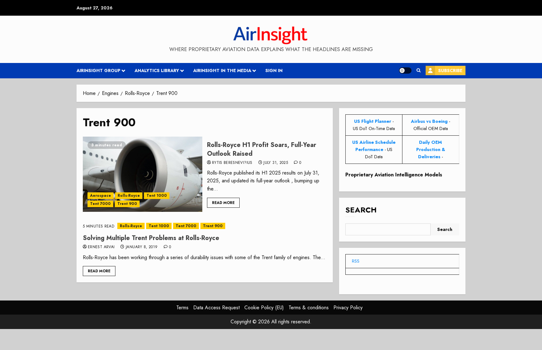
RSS (355, 261)
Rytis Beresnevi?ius (232, 162)
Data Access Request (216, 307)
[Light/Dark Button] (405, 70)
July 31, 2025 (275, 162)
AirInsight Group (98, 70)
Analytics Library (157, 70)
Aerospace (100, 195)
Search (361, 209)
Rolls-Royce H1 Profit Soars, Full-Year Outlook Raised (261, 149)
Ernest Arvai (101, 247)
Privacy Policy (348, 307)
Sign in (274, 70)
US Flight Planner (372, 121)
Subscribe (450, 70)
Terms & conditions (309, 307)
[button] (418, 70)
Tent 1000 (156, 195)
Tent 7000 (100, 203)
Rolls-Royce (129, 195)
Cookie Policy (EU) (264, 307)
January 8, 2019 (141, 247)
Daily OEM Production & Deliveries (430, 149)
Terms (182, 307)
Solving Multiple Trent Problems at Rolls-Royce (151, 238)
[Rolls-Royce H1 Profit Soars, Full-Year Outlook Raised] (142, 174)
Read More (223, 203)
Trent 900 (127, 203)
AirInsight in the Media (222, 70)
